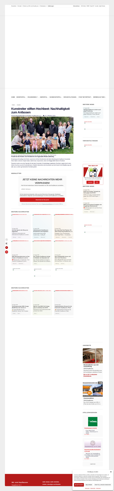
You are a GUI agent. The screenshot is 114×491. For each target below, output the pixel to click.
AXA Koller (83, 6)
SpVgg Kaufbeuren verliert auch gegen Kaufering (92, 110)
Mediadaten (43, 6)
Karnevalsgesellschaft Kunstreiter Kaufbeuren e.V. (26, 115)
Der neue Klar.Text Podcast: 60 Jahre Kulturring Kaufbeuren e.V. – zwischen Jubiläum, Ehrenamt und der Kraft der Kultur (64, 232)
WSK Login (50, 6)
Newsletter (13, 6)
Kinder (13, 104)
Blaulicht (15, 263)
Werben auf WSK (99, 97)
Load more (92, 464)
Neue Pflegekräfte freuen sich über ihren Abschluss (63, 257)
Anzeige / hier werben (16, 268)
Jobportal (43, 97)
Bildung (14, 237)
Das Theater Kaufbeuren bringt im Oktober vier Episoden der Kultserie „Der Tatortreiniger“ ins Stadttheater (41, 258)
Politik (14, 313)
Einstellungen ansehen (103, 484)
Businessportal (55, 97)
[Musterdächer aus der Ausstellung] (93, 355)
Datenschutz (92, 488)
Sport (19, 313)
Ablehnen (89, 484)
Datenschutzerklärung (47, 204)
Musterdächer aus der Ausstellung (91, 365)
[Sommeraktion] (93, 389)
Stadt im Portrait (85, 97)
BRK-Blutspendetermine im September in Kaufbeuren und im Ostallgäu (21, 258)
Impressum (87, 488)
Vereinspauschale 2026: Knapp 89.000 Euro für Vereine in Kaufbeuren (20, 308)
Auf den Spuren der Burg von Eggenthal (20, 230)
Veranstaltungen (69, 97)
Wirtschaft (43, 237)
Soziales (18, 104)
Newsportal (20, 97)
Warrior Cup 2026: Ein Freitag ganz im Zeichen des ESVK (41, 307)
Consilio (96, 6)
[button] (111, 472)
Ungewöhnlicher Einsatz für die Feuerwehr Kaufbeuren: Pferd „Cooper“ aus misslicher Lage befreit (63, 308)
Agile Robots (102, 6)
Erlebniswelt (32, 97)
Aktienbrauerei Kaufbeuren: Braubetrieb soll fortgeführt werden (40, 231)
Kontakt (19, 6)
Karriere (62, 263)
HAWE (87, 6)
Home (13, 97)
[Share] (6, 251)
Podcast (70, 237)
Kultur (19, 237)
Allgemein (58, 237)
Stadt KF (92, 6)
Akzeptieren (79, 484)
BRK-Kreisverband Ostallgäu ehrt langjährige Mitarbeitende (93, 205)
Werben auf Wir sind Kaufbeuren (31, 6)
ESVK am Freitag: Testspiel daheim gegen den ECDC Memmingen (92, 193)
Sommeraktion (89, 398)
